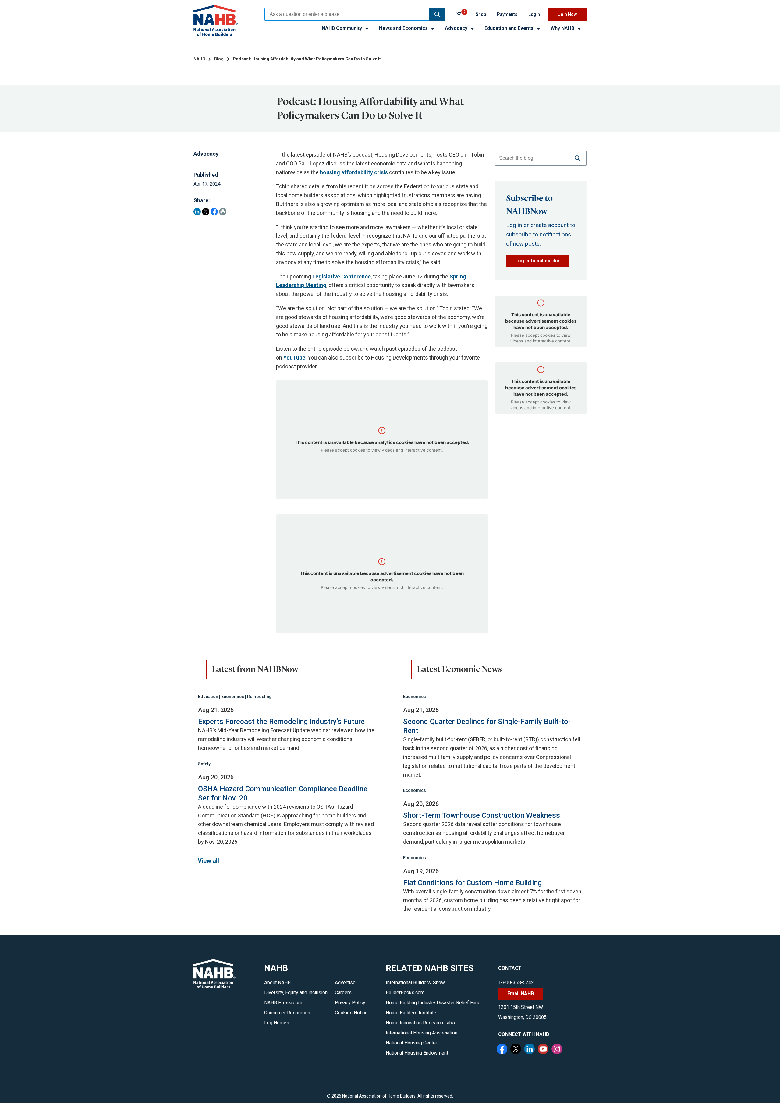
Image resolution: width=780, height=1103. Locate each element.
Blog (219, 58)
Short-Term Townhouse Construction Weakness (481, 815)
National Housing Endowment (417, 1053)
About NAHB (277, 982)
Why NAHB (563, 28)
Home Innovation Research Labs (420, 1023)
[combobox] (346, 14)
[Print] (222, 211)
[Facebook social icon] (503, 1050)
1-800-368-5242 (516, 982)
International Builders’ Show (415, 982)
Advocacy (457, 28)
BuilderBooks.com (405, 992)
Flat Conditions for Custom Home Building (472, 882)
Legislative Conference (341, 276)
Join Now (567, 14)
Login (534, 14)
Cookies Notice (351, 1013)
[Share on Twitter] (205, 211)
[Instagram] (557, 1050)
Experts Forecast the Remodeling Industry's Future (281, 721)
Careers (343, 992)
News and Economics (404, 28)
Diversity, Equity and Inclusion (296, 992)
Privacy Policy (350, 1002)
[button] (437, 14)
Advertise (345, 982)
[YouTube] (544, 1050)
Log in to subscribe (537, 261)
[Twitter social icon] (516, 1050)
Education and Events (509, 28)
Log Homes (276, 1023)
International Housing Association (421, 1033)
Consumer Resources (287, 1013)
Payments (507, 14)
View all (208, 860)
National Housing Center (411, 1043)
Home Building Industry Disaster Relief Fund (433, 1002)
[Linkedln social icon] (530, 1050)
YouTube (294, 357)
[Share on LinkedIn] (197, 211)
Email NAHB (520, 993)
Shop (481, 14)
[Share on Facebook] (214, 211)
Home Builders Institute (411, 1013)
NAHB (199, 58)
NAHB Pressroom (283, 1002)
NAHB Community (342, 28)
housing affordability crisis (354, 172)
